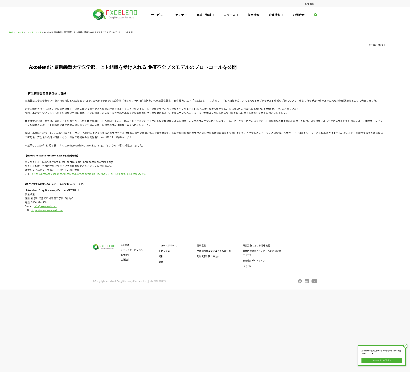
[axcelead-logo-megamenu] (115, 8)
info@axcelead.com (45, 206)
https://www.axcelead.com (47, 210)
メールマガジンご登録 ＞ (382, 360)
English (309, 3)
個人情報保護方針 (158, 281)
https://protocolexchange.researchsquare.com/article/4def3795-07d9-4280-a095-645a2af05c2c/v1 (89, 173)
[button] (315, 15)
